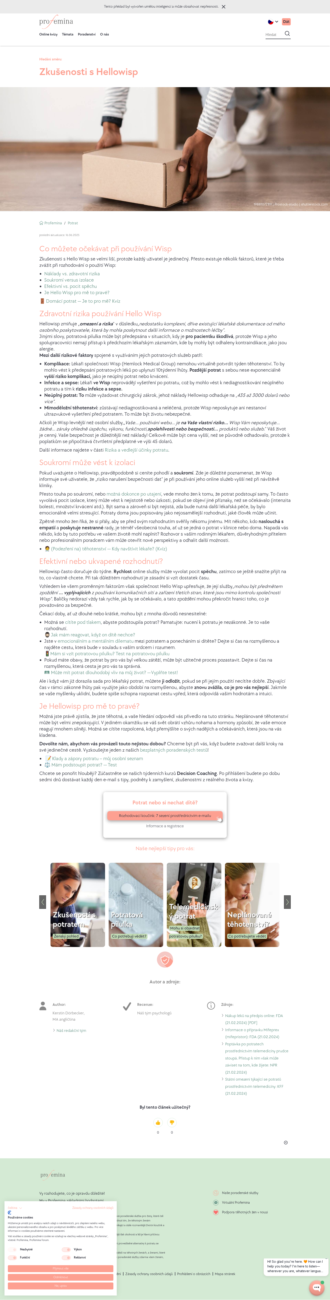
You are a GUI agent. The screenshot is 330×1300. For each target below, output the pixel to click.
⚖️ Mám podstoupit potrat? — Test (80, 765)
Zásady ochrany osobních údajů (149, 1274)
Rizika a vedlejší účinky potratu (136, 450)
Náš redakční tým (71, 1031)
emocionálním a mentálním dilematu (96, 641)
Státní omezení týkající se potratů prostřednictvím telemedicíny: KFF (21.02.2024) (254, 1087)
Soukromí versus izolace (69, 280)
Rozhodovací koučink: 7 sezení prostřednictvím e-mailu (165, 815)
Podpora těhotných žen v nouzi (245, 1212)
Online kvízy (48, 34)
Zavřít (223, 6)
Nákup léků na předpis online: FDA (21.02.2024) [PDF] (254, 1019)
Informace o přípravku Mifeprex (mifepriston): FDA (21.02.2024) (252, 1034)
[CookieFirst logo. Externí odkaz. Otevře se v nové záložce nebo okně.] (9, 1213)
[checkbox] (12, 1249)
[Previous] (42, 902)
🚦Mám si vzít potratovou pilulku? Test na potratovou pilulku (106, 654)
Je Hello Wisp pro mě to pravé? (77, 293)
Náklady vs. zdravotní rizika (72, 274)
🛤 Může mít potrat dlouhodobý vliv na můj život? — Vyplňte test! (111, 673)
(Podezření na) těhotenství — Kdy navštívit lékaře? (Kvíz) (109, 549)
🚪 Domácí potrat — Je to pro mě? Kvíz (79, 301)
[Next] (287, 902)
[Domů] (56, 21)
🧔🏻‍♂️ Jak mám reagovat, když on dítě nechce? (89, 635)
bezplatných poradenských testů (173, 750)
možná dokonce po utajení (134, 494)
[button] (15, 1208)
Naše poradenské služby (240, 1193)
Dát (286, 21)
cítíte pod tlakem (83, 622)
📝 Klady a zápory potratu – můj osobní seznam (94, 759)
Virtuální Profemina (236, 1203)
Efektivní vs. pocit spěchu (70, 286)
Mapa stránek (225, 1274)
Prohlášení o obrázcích (193, 1274)
